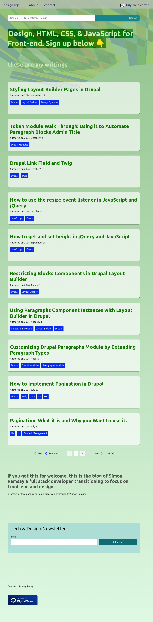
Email (14, 536)
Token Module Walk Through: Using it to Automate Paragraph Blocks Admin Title (69, 129)
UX (45, 396)
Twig (24, 175)
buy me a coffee (137, 5)
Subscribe (118, 542)
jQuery (29, 218)
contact (49, 5)
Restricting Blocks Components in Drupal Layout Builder (67, 276)
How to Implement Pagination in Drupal (56, 383)
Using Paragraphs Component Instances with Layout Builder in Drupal (71, 313)
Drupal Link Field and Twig (41, 163)
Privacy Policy (26, 586)
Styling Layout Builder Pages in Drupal (55, 89)
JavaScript (16, 218)
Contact (12, 586)
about (33, 5)
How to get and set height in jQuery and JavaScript (70, 236)
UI (39, 396)
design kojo (12, 5)
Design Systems (49, 102)
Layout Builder (30, 102)
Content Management (35, 433)
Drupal (14, 102)
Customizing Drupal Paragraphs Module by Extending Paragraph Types (73, 349)
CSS (33, 396)
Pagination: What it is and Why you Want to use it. (68, 420)
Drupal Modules (19, 144)
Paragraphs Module (21, 328)
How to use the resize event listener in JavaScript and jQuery (73, 202)
